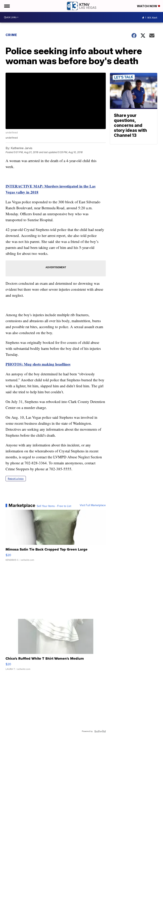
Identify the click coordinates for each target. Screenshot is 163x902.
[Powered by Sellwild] (100, 731)
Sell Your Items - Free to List (54, 506)
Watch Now (147, 6)
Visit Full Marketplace (93, 505)
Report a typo (16, 478)
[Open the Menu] (6, 6)
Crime (11, 35)
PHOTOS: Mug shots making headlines (38, 364)
